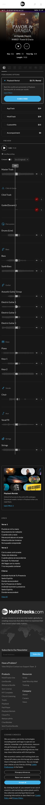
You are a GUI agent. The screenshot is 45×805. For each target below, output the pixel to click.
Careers (25, 698)
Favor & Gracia (26, 39)
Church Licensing (8, 696)
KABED (15, 39)
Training (25, 685)
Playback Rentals (8, 711)
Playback (5, 704)
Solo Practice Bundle (10, 726)
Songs (24, 677)
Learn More (8, 93)
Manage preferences (22, 772)
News (24, 702)
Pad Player (6, 707)
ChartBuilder (7, 722)
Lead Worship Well (30, 681)
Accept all (22, 782)
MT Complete (7, 692)
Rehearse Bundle (8, 685)
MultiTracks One (8, 677)
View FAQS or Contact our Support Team (18, 666)
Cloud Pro (6, 715)
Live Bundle (6, 681)
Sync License (7, 689)
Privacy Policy (17, 798)
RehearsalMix (7, 718)
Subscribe (22, 99)
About (25, 694)
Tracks (4, 700)
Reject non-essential (22, 777)
